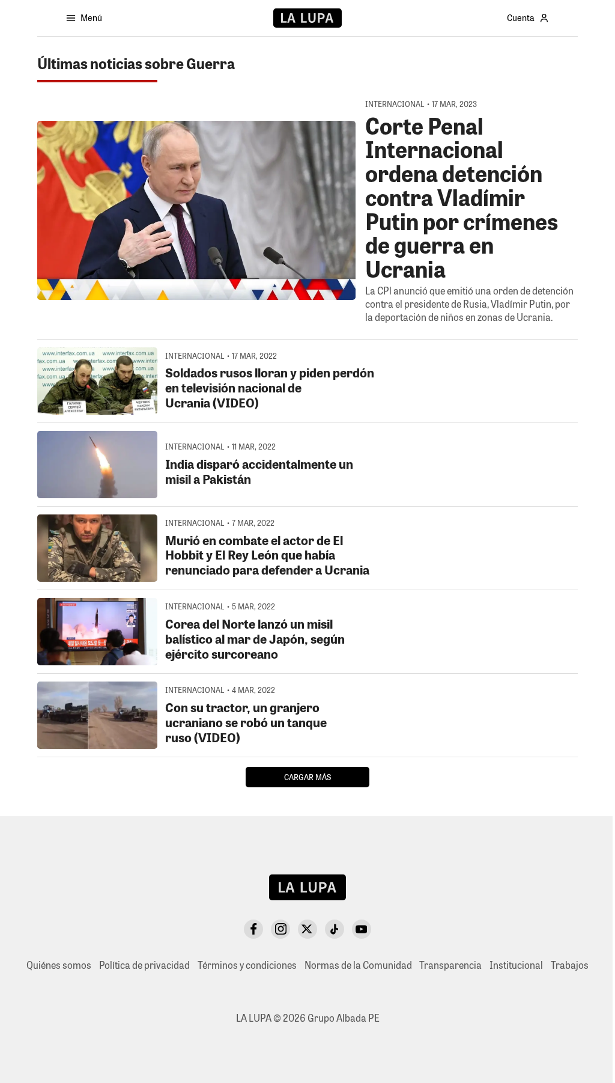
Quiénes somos (58, 965)
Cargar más (307, 777)
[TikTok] (334, 929)
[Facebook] (253, 929)
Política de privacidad (144, 965)
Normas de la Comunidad (358, 965)
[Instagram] (280, 929)
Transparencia (450, 965)
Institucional (516, 965)
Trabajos (570, 965)
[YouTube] (361, 929)
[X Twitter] (307, 929)
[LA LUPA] (307, 18)
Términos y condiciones (247, 965)
